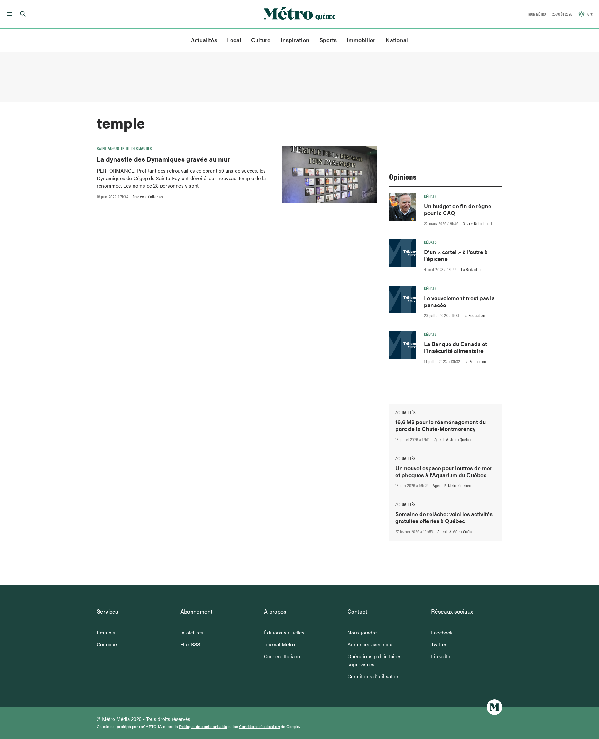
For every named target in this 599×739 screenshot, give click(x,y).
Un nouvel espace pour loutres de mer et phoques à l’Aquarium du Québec (443, 471)
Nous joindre (362, 632)
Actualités (204, 40)
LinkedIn (440, 656)
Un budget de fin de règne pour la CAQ (457, 209)
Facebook (442, 632)
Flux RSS (190, 644)
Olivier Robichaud (477, 223)
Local (234, 40)
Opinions (402, 176)
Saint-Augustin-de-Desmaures (124, 148)
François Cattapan (148, 196)
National (397, 40)
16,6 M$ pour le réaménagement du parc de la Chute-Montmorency (440, 425)
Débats (430, 195)
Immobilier (361, 40)
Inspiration (295, 40)
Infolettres (191, 632)
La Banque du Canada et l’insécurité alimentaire (455, 347)
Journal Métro (279, 644)
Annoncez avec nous (371, 644)
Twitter (438, 644)
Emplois (106, 632)
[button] (8, 14)
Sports (328, 40)
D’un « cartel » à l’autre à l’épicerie (456, 255)
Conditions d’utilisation (374, 676)
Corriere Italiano (282, 656)
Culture (261, 40)
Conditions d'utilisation (259, 726)
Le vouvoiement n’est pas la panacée (459, 301)
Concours (108, 644)
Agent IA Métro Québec (453, 439)
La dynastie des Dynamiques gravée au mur (163, 159)
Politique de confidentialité (203, 726)
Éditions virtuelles (284, 632)
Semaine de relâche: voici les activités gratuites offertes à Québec (444, 517)
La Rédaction (472, 269)
